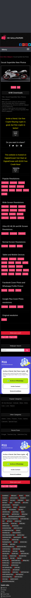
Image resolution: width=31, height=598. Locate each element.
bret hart (4, 502)
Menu (4, 49)
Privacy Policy (5, 594)
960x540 (11, 262)
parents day (15, 525)
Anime (4, 419)
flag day (22, 551)
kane (27, 500)
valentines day (6, 511)
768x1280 (19, 266)
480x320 (19, 190)
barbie (15, 507)
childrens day (5, 525)
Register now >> (16, 170)
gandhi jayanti (17, 537)
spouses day (5, 553)
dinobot (21, 495)
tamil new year (18, 576)
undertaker (20, 500)
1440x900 (4, 186)
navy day (15, 551)
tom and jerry (12, 509)
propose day (13, 555)
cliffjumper (13, 495)
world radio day (24, 553)
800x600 (12, 190)
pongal (15, 542)
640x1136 (4, 270)
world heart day (24, 572)
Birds (26, 403)
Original (4, 319)
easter (22, 511)
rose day (4, 555)
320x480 (4, 194)
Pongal (4, 434)
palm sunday (5, 514)
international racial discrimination (16, 516)
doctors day (5, 565)
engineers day (6, 572)
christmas (4, 500)
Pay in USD (13, 337)
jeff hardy (9, 521)
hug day (19, 558)
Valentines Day (22, 434)
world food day (6, 549)
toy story (21, 509)
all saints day (5, 539)
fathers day (5, 523)
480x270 (20, 306)
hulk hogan (15, 504)
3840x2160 (5, 233)
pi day (3, 516)
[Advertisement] (15, 16)
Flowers (14, 419)
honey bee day (6, 569)
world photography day (8, 546)
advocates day (6, 551)
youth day (17, 567)
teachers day (20, 535)
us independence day (7, 530)
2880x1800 (5, 206)
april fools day (15, 514)
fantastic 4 (22, 498)
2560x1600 (13, 206)
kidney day (24, 514)
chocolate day (22, 555)
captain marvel (14, 579)
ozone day (15, 572)
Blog (3, 592)
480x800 (18, 270)
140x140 (18, 290)
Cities (9, 419)
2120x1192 (13, 306)
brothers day (5, 562)
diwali (25, 537)
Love (7, 406)
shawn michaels (6, 507)
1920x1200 (5, 210)
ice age (4, 509)
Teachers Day (11, 434)
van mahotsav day (7, 567)
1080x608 (4, 306)
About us (4, 587)
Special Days (13, 421)
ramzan (18, 530)
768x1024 (11, 266)
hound (27, 495)
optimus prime (13, 498)
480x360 (25, 270)
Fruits (20, 419)
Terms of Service (6, 596)
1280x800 (13, 217)
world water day (24, 518)
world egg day (19, 574)
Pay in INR (5, 337)
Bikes (21, 403)
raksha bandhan (16, 532)
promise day (5, 560)
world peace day (6, 537)
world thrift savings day (8, 581)
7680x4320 (22, 233)
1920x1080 (13, 182)
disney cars (22, 507)
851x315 (4, 290)
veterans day (15, 539)
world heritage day (7, 576)
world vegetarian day (7, 574)
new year (12, 500)
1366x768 (12, 186)
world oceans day (16, 562)
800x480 (25, 262)
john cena (25, 502)
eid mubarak (16, 569)
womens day (23, 542)
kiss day (12, 558)
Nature (12, 406)
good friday (15, 511)
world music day (18, 528)
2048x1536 (5, 182)
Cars (3, 406)
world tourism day (21, 546)
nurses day (14, 523)
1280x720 (21, 217)
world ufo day (14, 565)
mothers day (18, 521)
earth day (4, 544)
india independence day (8, 535)
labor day (12, 544)
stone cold (17, 502)
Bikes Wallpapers (8, 57)
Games (25, 419)
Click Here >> (15, 133)
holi (3, 521)
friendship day (5, 532)
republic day (15, 553)
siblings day (26, 560)
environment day (6, 528)
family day (22, 523)
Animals (15, 403)
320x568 (18, 274)
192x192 (11, 290)
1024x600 (12, 246)
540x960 (11, 270)
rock (11, 502)
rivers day (4, 579)
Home (1, 57)
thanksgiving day (6, 542)
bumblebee (5, 495)
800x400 (4, 266)
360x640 (26, 190)
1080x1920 (13, 259)
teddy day (4, 558)
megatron (4, 498)
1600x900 (21, 182)
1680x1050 (22, 210)
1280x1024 (20, 186)
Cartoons (4, 421)
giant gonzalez (6, 504)
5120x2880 (13, 233)
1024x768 (4, 190)
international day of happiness (9, 518)
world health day (16, 560)
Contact (4, 589)
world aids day (16, 549)
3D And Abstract (7, 403)
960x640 (4, 262)
